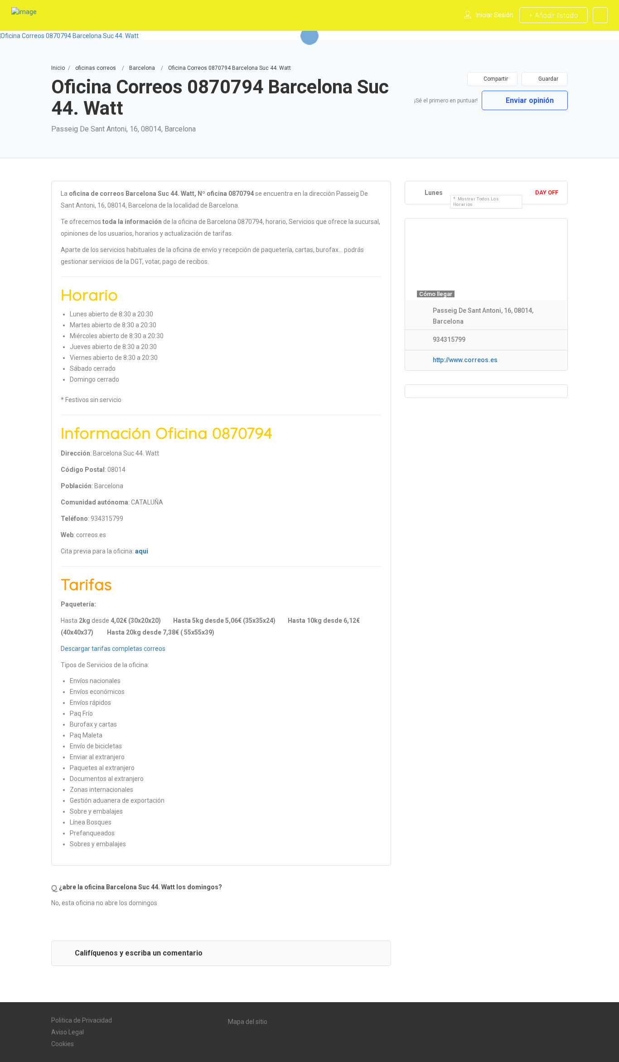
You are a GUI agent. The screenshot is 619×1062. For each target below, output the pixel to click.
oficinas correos (95, 68)
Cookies (62, 1043)
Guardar (547, 79)
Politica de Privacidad (81, 1020)
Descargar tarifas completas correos (113, 648)
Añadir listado (555, 15)
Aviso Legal (67, 1032)
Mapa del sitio (247, 1021)
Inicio (58, 68)
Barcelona (142, 68)
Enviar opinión (529, 100)
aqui (141, 551)
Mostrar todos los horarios (476, 202)
